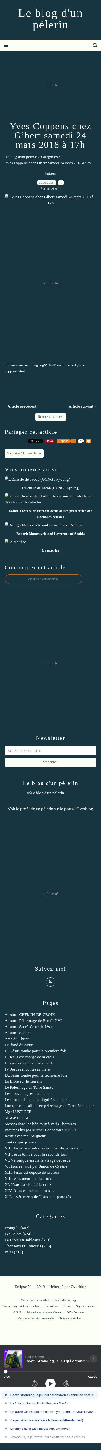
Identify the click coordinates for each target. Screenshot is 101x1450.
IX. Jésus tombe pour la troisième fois (36, 1075)
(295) (28, 1246)
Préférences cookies (70, 1318)
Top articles (51, 1306)
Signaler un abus (85, 1306)
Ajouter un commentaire (43, 579)
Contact (67, 1306)
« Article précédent (20, 406)
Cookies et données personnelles (36, 1318)
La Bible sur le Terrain (23, 1081)
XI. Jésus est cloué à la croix (28, 1184)
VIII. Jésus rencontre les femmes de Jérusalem (43, 1148)
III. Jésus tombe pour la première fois (36, 1051)
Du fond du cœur (19, 1045)
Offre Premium (75, 1312)
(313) (27, 1240)
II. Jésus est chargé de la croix (30, 1057)
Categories (49, 157)
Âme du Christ (17, 1039)
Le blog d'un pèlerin (50, 18)
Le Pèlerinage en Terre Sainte (29, 1087)
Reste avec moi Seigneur (25, 1136)
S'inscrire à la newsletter (24, 453)
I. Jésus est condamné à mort (28, 1063)
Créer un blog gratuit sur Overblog (21, 1306)
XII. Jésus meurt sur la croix (28, 1178)
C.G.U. (17, 1312)
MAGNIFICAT (17, 1118)
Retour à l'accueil (50, 417)
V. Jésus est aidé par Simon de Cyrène (36, 1166)
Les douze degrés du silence (28, 1093)
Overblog (78, 1286)
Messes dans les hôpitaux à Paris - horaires (40, 1124)
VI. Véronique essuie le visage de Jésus (37, 1160)
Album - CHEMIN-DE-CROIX (30, 1014)
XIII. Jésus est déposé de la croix (32, 1172)
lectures (50, 174)
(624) (18, 1234)
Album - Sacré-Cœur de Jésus (29, 1027)
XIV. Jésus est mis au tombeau (30, 1190)
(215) (14, 1252)
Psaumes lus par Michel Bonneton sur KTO (40, 1130)
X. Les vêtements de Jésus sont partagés (38, 1197)
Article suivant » (82, 406)
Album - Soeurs (18, 1033)
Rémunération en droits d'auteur (44, 1312)
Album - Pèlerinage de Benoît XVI (33, 1020)
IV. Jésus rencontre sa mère (27, 1069)
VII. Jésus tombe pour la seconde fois (36, 1154)
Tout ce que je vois (20, 1142)
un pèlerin (44, 809)
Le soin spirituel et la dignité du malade (37, 1099)
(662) (17, 1228)
